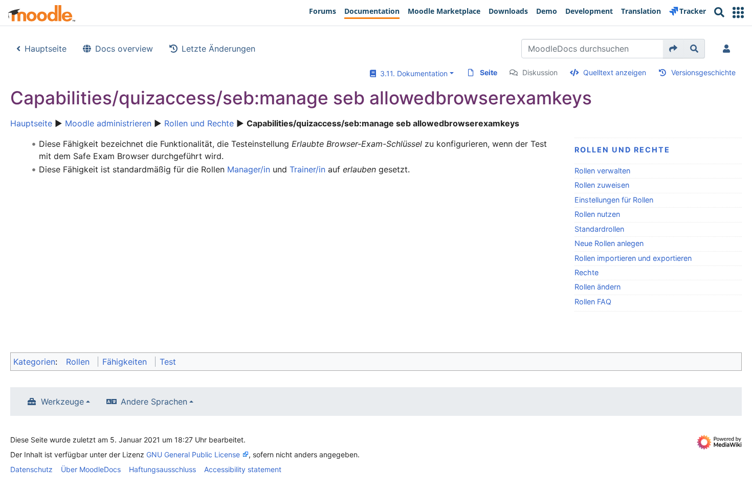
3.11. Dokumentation (412, 73)
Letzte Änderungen (218, 48)
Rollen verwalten (602, 170)
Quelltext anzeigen (614, 72)
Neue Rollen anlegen (609, 243)
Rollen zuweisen (601, 185)
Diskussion (540, 72)
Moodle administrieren (108, 123)
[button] (738, 13)
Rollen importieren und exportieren (633, 258)
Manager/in (248, 169)
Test (168, 362)
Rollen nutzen (597, 214)
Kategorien (34, 362)
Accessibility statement (242, 469)
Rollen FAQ (592, 301)
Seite (488, 72)
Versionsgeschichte (703, 72)
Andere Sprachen (154, 401)
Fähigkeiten (124, 362)
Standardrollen (599, 229)
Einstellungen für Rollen (613, 199)
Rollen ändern (597, 286)
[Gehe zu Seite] (673, 48)
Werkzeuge (62, 401)
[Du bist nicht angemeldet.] (728, 48)
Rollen (78, 362)
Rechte (586, 272)
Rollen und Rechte (199, 123)
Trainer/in (307, 169)
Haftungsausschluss (162, 469)
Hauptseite (46, 48)
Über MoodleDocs (91, 469)
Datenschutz (31, 469)
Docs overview (124, 48)
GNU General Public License (193, 454)
